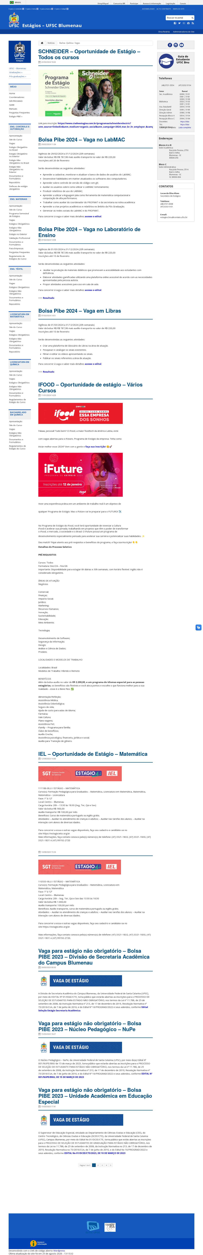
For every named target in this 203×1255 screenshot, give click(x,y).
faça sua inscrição (95, 446)
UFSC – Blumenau (17, 68)
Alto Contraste (164, 9)
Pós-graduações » (17, 76)
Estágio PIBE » (15, 116)
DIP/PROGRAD (16, 101)
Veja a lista (184, 121)
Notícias (51, 43)
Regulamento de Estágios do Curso (17, 257)
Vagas (12, 143)
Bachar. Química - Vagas (69, 43)
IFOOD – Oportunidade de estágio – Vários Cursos (90, 387)
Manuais (13, 108)
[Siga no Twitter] (179, 23)
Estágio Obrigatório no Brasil (18, 148)
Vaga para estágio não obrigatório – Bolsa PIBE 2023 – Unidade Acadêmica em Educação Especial (95, 1095)
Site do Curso (15, 139)
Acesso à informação (152, 3)
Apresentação (15, 135)
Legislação (170, 3)
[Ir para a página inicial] (41, 43)
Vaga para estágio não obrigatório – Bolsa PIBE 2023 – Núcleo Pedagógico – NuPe (89, 1026)
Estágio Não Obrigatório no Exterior (16, 169)
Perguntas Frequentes (19, 112)
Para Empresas (16, 248)
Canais (183, 3)
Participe (134, 3)
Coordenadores (16, 97)
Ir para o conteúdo (16, 9)
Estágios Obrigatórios (19, 224)
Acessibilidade (148, 9)
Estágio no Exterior (18, 234)
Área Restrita (164, 31)
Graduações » (15, 72)
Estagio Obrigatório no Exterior (18, 155)
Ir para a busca (46, 9)
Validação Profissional (19, 238)
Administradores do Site (183, 31)
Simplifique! (103, 3)
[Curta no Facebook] (175, 23)
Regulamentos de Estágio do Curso (17, 400)
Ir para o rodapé (61, 9)
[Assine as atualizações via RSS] (193, 23)
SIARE (11, 105)
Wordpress (59, 1250)
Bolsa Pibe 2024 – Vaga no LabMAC (81, 139)
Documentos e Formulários (16, 177)
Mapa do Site (178, 9)
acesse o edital (93, 216)
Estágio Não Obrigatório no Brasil (19, 161)
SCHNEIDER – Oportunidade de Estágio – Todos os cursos (89, 54)
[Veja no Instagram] (188, 23)
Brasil (18, 2)
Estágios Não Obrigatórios (15, 229)
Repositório (14, 182)
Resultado (48, 297)
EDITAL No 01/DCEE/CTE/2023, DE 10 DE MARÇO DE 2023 (94, 1153)
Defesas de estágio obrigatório (18, 187)
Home (12, 93)
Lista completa (185, 127)
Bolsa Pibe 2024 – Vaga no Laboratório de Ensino (89, 232)
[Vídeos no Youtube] (184, 23)
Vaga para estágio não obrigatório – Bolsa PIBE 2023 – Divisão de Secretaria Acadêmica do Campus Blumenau (94, 956)
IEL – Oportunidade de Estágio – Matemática (92, 753)
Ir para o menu (32, 9)
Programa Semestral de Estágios (19, 215)
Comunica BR (119, 3)
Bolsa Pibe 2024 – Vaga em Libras (79, 310)
